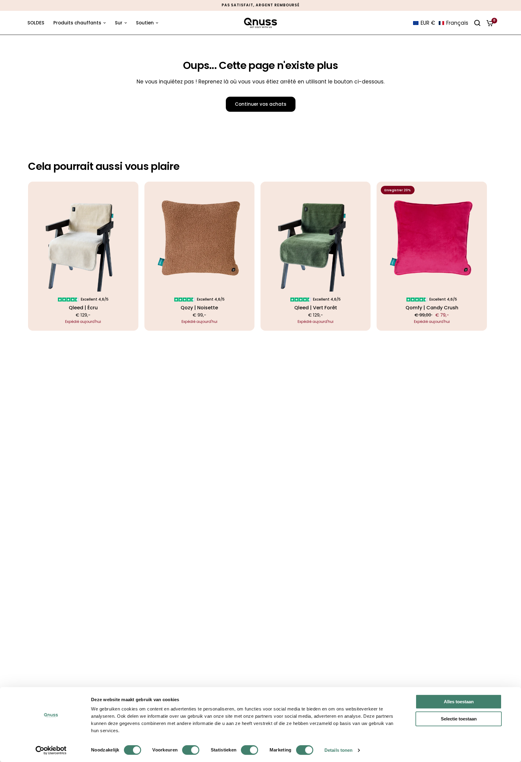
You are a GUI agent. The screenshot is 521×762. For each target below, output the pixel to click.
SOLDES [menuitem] (35, 23)
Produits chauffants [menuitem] (77, 23)
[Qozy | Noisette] (199, 237)
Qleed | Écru (83, 307)
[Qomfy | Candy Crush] (432, 237)
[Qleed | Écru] (83, 237)
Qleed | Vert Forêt (315, 307)
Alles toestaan (459, 701)
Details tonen (338, 750)
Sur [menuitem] (118, 23)
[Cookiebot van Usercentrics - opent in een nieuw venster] (51, 750)
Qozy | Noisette (199, 307)
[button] (440, 23)
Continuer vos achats (260, 104)
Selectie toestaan (459, 718)
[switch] (190, 750)
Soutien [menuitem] (145, 23)
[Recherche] (477, 23)
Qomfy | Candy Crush (432, 307)
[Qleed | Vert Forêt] (315, 237)
